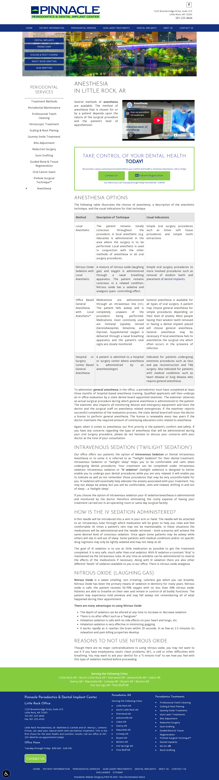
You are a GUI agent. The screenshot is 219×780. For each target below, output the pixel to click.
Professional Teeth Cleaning (44, 116)
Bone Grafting (167, 749)
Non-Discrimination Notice (132, 777)
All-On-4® (165, 745)
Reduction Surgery (44, 149)
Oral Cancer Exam (44, 172)
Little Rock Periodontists (38, 727)
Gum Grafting (44, 155)
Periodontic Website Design (87, 777)
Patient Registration (151, 175)
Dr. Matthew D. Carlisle (65, 727)
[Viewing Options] (6, 774)
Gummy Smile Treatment (44, 136)
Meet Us (168, 28)
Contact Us (186, 28)
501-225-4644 (183, 18)
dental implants (174, 279)
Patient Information (51, 28)
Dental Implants (147, 28)
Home (29, 28)
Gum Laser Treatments (116, 28)
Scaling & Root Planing (44, 130)
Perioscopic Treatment (44, 124)
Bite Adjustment (44, 143)
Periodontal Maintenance (44, 107)
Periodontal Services (83, 28)
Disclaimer (103, 772)
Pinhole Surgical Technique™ (44, 180)
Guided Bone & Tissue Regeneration (44, 163)
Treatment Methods (44, 101)
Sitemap (118, 772)
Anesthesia (44, 188)
